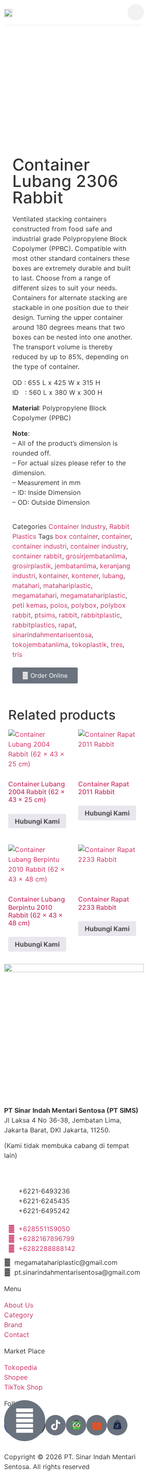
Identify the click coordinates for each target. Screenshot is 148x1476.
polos (58, 605)
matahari (25, 585)
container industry (98, 546)
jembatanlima (75, 566)
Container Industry (77, 526)
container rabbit (37, 556)
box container (76, 536)
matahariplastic (67, 585)
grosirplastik (31, 566)
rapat (66, 625)
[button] (109, 12)
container (116, 536)
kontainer (53, 576)
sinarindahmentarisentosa (52, 635)
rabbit (68, 615)
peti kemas (29, 605)
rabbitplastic (100, 615)
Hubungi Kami (37, 821)
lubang (112, 576)
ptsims (45, 615)
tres (117, 644)
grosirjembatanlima (95, 556)
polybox (84, 605)
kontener (85, 576)
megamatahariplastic (92, 595)
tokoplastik (89, 644)
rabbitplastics (33, 625)
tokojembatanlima (40, 644)
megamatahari (34, 595)
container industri (39, 546)
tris (17, 654)
